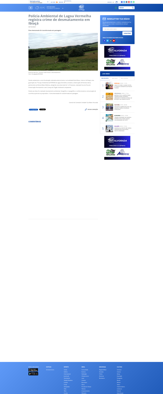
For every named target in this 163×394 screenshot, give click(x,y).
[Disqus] (63, 146)
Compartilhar (34, 109)
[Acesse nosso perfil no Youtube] (129, 2)
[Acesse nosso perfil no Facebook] (122, 2)
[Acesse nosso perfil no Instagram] (126, 2)
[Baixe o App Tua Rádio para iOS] (131, 2)
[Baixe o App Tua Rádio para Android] (134, 2)
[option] (105, 78)
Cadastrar (127, 33)
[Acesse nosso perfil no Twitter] (124, 2)
